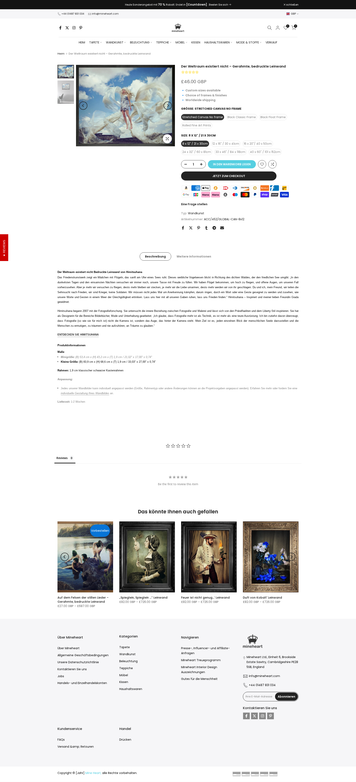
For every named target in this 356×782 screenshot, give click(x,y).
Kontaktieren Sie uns (72, 669)
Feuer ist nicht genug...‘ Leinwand (205, 598)
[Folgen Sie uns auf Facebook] (60, 27)
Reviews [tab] (62, 458)
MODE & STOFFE (247, 42)
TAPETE (94, 42)
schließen (65, 4)
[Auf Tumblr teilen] (206, 228)
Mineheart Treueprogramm (201, 660)
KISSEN (195, 42)
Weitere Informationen (194, 256)
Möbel (123, 675)
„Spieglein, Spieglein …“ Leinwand (143, 598)
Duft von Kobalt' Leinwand (262, 598)
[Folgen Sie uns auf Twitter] (67, 27)
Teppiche (126, 668)
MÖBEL (180, 42)
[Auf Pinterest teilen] (198, 228)
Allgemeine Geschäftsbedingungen (83, 655)
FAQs (61, 740)
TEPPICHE (162, 42)
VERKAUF (271, 42)
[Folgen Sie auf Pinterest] (81, 27)
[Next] (168, 105)
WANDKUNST (114, 42)
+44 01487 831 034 (72, 13)
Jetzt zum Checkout (228, 176)
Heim (82, 42)
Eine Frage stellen (194, 204)
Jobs (60, 676)
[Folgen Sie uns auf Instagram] (74, 27)
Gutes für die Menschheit (199, 679)
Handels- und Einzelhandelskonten (82, 683)
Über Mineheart (68, 648)
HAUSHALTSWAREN (217, 42)
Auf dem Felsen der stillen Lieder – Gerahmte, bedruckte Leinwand (83, 600)
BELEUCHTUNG (140, 42)
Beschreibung (155, 256)
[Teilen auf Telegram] (214, 228)
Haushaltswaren (130, 689)
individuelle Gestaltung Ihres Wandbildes (85, 393)
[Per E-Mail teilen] (222, 228)
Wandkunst (196, 213)
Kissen (123, 682)
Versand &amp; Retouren (75, 747)
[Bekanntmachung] (178, 4)
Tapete (124, 647)
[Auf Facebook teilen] (183, 228)
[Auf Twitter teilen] (191, 228)
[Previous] (83, 105)
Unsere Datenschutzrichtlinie (78, 662)
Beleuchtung (128, 661)
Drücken (125, 740)
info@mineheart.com (105, 13)
